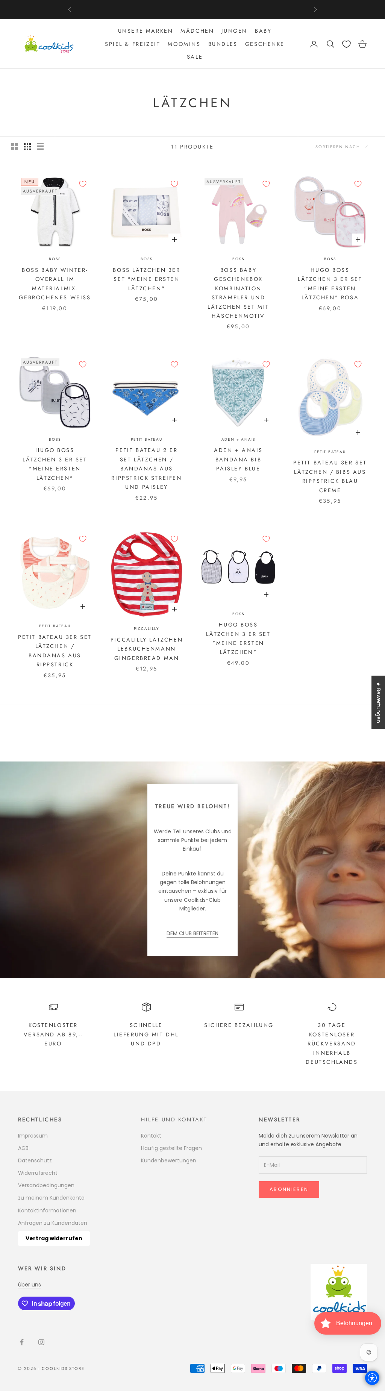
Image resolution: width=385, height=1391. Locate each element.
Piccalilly (146, 628)
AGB (23, 1148)
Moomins (184, 44)
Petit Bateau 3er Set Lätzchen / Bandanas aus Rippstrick (55, 650)
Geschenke (265, 44)
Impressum (33, 1135)
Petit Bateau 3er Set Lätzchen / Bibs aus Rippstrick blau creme (330, 476)
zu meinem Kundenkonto (51, 1197)
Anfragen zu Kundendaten (52, 1223)
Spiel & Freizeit (132, 44)
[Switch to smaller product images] (27, 147)
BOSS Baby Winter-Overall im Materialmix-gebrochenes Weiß (55, 283)
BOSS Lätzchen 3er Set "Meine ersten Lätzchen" (146, 279)
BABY (263, 31)
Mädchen (197, 31)
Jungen (234, 31)
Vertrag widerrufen (54, 1238)
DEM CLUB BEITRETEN (192, 933)
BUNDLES (223, 44)
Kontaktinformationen (47, 1210)
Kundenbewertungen (168, 1160)
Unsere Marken (145, 31)
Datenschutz (35, 1160)
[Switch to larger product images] (14, 147)
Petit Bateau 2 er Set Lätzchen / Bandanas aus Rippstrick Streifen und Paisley (146, 468)
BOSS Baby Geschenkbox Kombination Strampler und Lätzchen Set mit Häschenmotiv (238, 293)
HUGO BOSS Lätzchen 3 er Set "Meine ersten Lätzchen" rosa (330, 283)
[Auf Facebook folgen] (22, 1342)
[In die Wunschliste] (83, 184)
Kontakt (151, 1135)
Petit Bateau (146, 439)
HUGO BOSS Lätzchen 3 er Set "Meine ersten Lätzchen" (55, 463)
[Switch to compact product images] (40, 147)
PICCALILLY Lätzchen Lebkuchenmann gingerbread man (147, 649)
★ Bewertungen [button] (378, 702)
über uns (29, 1284)
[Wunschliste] (346, 44)
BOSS (55, 259)
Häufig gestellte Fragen (171, 1148)
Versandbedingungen (46, 1185)
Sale (195, 57)
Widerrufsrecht (38, 1173)
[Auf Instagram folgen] (41, 1342)
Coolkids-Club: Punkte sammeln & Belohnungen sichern (192, 9)
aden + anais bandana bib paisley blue (238, 459)
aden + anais (238, 439)
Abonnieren (289, 1189)
